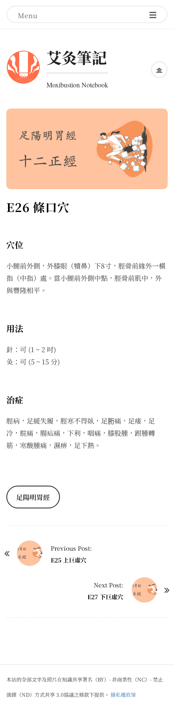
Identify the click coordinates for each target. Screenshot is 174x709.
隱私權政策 (123, 694)
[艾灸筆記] (23, 65)
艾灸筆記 (76, 57)
